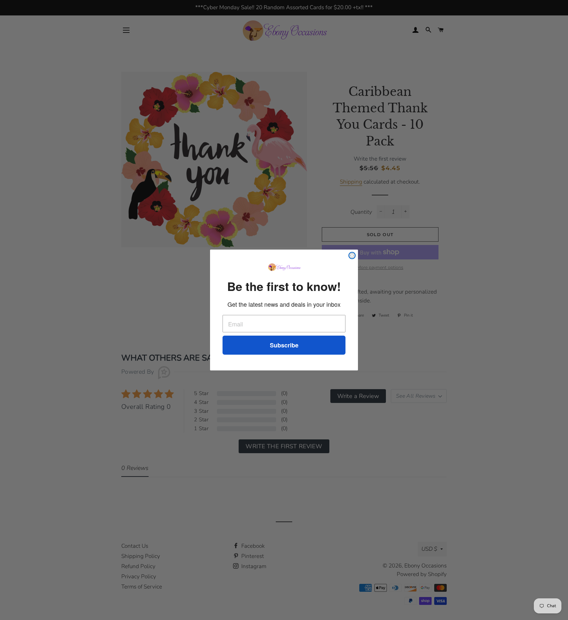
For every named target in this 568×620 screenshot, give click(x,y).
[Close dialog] (352, 255)
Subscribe (284, 345)
